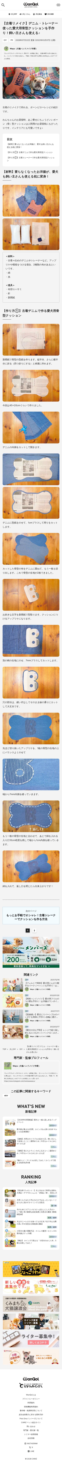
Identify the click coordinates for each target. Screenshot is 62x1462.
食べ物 (54, 1205)
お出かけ (53, 1125)
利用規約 (31, 1403)
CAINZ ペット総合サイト (31, 1422)
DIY (5, 40)
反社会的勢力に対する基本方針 (31, 1414)
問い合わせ (31, 1426)
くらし (54, 1147)
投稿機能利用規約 (31, 1407)
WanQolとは (31, 1395)
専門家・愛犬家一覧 (31, 1430)
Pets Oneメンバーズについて (31, 1418)
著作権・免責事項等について (31, 1410)
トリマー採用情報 (31, 1434)
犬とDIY (13, 1049)
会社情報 (31, 1438)
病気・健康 (52, 1218)
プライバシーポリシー (31, 1399)
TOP (4, 1049)
